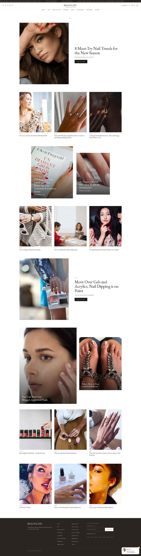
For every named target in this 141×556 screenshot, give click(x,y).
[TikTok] (5, 5)
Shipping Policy (75, 538)
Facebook (108, 537)
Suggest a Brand (60, 544)
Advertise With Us (60, 529)
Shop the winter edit (55, 1)
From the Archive (75, 526)
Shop (49, 9)
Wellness (65, 9)
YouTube (100, 537)
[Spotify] (12, 5)
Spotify (112, 537)
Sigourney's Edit (75, 523)
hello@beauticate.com (91, 533)
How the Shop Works (61, 538)
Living (72, 9)
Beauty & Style (57, 9)
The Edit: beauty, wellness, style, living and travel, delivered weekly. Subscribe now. (89, 1)
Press (58, 526)
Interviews (89, 9)
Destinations (80, 9)
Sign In (133, 5)
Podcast (97, 9)
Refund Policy (60, 541)
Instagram (88, 537)
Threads (104, 537)
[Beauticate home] (70, 5)
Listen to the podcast (39, 1)
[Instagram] (3, 5)
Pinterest (96, 537)
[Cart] (137, 5)
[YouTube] (7, 5)
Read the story (81, 61)
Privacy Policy (59, 532)
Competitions (59, 535)
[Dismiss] (139, 547)
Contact (73, 544)
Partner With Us (75, 541)
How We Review (75, 529)
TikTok (92, 537)
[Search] (129, 5)
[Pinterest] (10, 5)
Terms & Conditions (76, 532)
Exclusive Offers (75, 535)
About (43, 9)
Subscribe (124, 5)
